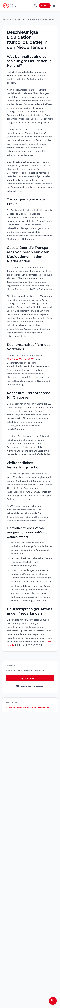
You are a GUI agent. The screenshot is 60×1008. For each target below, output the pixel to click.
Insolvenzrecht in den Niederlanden (44, 19)
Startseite (6, 19)
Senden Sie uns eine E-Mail (32, 686)
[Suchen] (35, 5)
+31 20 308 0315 (32, 678)
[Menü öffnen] (54, 5)
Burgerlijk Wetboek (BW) (20, 359)
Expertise (19, 19)
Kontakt (44, 5)
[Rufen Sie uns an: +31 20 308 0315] (53, 1001)
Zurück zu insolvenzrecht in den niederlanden (29, 707)
